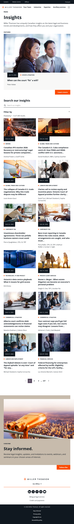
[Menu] (68, 7)
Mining (8, 144)
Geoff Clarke (20, 157)
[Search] (31, 2)
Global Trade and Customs (49, 144)
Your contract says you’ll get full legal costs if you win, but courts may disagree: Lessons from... (52, 323)
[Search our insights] (5, 105)
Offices (27, 2)
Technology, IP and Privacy (15, 275)
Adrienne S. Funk (43, 330)
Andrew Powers (9, 157)
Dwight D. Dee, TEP (44, 289)
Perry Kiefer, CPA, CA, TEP (46, 245)
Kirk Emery (7, 286)
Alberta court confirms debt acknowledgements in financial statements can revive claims (18, 323)
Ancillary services (59, 7)
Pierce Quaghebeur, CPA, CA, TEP (15, 242)
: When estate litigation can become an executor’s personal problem (54, 282)
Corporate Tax (11, 229)
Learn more (63, 92)
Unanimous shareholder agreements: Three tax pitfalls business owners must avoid (17, 235)
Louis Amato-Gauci (10, 198)
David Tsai (41, 198)
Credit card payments (37, 500)
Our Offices (36, 484)
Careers (6, 2)
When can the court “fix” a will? (22, 80)
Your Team (27, 7)
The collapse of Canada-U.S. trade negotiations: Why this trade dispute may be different (19, 192)
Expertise (47, 7)
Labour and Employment (48, 185)
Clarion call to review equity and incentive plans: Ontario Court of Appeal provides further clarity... (52, 192)
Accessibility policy (37, 520)
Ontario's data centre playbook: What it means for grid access (18, 280)
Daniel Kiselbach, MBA (45, 157)
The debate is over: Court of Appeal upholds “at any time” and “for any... (19, 365)
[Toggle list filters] (69, 112)
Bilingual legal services (37, 497)
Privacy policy (37, 514)
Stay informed (37, 511)
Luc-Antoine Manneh (45, 372)
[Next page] (48, 381)
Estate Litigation (28, 75)
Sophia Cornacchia (23, 372)
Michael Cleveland (53, 198)
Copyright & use (37, 517)
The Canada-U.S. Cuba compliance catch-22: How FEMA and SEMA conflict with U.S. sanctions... (53, 150)
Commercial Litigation (14, 317)
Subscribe (63, 467)
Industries (37, 7)
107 (44, 381)
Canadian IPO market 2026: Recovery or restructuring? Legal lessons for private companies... (18, 150)
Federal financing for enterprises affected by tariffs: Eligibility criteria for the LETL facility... (53, 365)
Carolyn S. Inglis (49, 247)
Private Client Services (48, 275)
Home (6, 12)
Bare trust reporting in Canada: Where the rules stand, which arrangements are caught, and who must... (54, 237)
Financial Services (46, 359)
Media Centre (16, 2)
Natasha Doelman (10, 330)
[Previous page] (25, 381)
